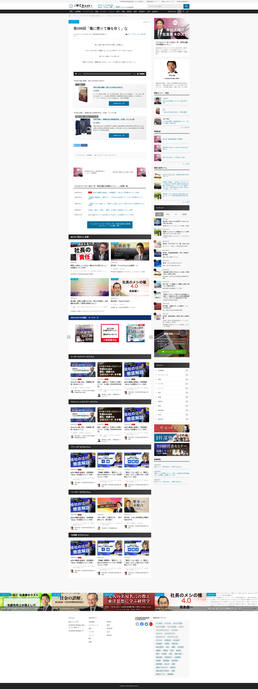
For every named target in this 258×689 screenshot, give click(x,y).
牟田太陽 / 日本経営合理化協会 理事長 (82, 274)
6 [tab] (107, 350)
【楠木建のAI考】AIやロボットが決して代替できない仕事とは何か (176, 273)
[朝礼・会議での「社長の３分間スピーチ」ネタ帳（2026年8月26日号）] (109, 369)
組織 (123, 11)
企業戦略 (78, 11)
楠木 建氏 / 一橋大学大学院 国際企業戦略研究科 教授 (175, 277)
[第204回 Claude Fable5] (130, 287)
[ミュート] (138, 74)
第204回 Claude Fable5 (120, 301)
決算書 (164, 654)
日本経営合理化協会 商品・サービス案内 (132, 1)
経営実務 (175, 660)
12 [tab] (125, 350)
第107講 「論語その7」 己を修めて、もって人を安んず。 (175, 307)
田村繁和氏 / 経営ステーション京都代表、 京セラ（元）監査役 (176, 325)
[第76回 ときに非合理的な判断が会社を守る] (136, 505)
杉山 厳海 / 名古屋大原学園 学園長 (172, 310)
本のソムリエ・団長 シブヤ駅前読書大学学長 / (175, 246)
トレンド (111, 11)
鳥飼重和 (170, 674)
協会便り (155, 11)
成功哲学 (142, 11)
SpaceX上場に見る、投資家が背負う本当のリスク (82, 383)
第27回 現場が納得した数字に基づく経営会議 (176, 317)
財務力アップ (160, 674)
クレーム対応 (172, 627)
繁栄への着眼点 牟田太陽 (134, 523)
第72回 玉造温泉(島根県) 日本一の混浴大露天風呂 (176, 253)
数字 (118, 11)
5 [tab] (104, 350)
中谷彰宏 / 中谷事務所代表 (109, 528)
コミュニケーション (162, 630)
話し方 (167, 664)
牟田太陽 (89, 155)
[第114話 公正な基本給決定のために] (77, 602)
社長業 (144, 34)
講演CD (172, 667)
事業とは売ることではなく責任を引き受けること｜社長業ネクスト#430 (89, 267)
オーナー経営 (160, 627)
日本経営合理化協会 (183, 1)
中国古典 (167, 640)
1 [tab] (92, 350)
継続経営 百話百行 (119, 269)
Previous (68, 337)
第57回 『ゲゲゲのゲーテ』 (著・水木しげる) (176, 243)
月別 (167, 214)
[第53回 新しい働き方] (180, 602)
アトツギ (131, 34)
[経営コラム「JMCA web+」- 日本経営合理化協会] (83, 6)
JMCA (127, 686)
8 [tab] (113, 350)
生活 (148, 11)
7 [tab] (110, 350)
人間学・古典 (108, 594)
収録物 (184, 214)
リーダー (103, 11)
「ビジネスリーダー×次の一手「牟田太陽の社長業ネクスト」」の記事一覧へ (109, 225)
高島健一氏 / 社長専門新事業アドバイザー (123, 307)
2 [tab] (95, 350)
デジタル (174, 630)
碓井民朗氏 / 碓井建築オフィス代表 (172, 288)
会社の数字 (159, 647)
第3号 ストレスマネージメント (172, 263)
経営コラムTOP (74, 622)
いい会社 (159, 623)
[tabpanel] (84, 334)
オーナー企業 (177, 623)
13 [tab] (128, 350)
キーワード (159, 594)
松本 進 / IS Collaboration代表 (171, 265)
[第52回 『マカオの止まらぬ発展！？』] (130, 251)
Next (151, 337)
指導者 (165, 650)
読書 (173, 664)
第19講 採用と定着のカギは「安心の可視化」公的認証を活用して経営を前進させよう (89, 302)
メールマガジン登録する (172, 352)
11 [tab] (122, 350)
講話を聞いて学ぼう (162, 671)
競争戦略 (166, 660)
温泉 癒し (178, 654)
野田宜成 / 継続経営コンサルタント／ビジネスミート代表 (128, 272)
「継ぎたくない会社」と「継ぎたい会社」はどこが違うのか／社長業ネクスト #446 (136, 474)
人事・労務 (56, 594)
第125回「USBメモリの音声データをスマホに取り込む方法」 (176, 222)
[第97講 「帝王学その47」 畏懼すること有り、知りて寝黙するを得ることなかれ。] (129, 602)
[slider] (142, 73)
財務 (173, 671)
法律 (170, 654)
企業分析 (175, 643)
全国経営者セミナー (153, 1)
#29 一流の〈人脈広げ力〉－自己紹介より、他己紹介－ (109, 519)
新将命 (178, 650)
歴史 (157, 654)
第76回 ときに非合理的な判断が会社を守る (136, 519)
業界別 (129, 11)
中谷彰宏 (159, 643)
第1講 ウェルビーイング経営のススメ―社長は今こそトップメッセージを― (176, 232)
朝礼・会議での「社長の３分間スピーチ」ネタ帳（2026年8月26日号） (109, 384)
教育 (135, 11)
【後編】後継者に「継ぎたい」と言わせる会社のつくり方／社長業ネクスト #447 (109, 474)
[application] (110, 74)
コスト (181, 627)
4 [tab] (101, 350)
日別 (159, 214)
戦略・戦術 (211, 594)
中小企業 (176, 640)
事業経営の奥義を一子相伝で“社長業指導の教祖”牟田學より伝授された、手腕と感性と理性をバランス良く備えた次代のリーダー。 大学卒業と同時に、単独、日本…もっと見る (172, 85)
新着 (71, 11)
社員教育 (177, 657)
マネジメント (74, 21)
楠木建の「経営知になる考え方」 (83, 388)
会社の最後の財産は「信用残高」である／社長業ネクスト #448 (136, 383)
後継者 (158, 650)
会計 (167, 647)
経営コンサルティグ (168, 1)
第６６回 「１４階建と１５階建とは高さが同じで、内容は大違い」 (176, 285)
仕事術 (167, 643)
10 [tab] (119, 350)
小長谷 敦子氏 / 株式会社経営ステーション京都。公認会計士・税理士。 (175, 321)
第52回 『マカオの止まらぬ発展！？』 (125, 265)
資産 (96, 11)
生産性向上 (168, 657)
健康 (173, 647)
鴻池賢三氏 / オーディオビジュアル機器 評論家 (176, 226)
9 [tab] (116, 350)
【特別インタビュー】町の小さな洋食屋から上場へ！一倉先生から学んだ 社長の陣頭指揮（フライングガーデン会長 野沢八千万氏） (176, 296)
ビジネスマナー (170, 633)
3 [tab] (98, 350)
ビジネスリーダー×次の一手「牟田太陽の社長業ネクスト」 (90, 271)
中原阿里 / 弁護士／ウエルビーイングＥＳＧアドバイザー (88, 311)
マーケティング (88, 11)
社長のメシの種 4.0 (119, 304)
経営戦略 (159, 664)
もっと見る (185, 127)
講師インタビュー (161, 667)
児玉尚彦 (180, 647)
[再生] (76, 74)
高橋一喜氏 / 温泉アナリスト (170, 257)
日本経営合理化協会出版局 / (170, 300)
